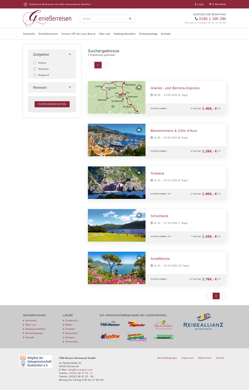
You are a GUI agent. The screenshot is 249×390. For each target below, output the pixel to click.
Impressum (188, 358)
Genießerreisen (48, 33)
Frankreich (71, 320)
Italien (42, 62)
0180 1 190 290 (212, 19)
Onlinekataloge (148, 33)
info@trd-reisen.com (80, 369)
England (43, 75)
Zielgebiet (41, 54)
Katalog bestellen (125, 33)
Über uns (104, 33)
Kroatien (70, 329)
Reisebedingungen (167, 358)
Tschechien (71, 341)
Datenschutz (205, 358)
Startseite (29, 33)
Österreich (71, 333)
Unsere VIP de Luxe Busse (78, 33)
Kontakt (166, 33)
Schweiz (43, 69)
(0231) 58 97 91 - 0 (80, 373)
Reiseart (40, 87)
